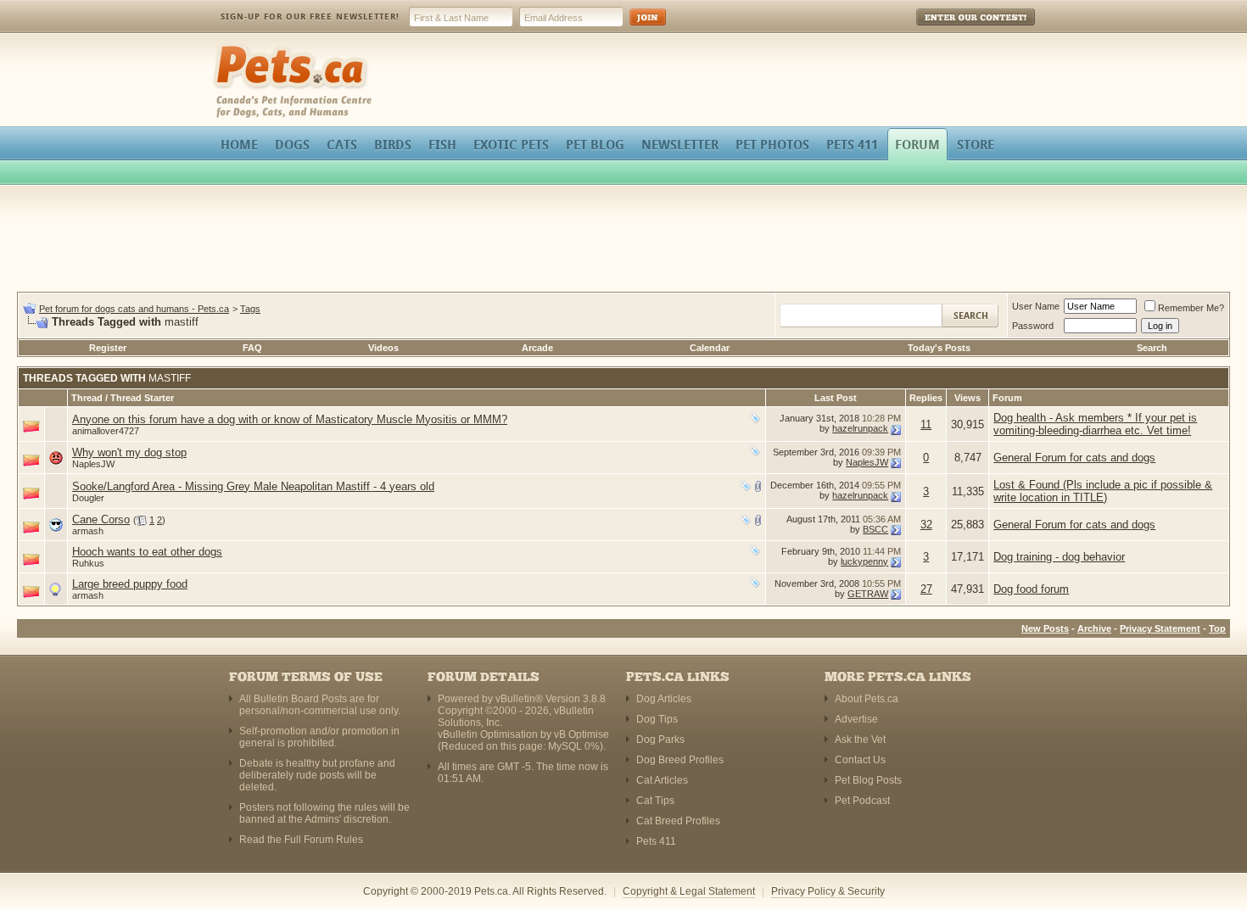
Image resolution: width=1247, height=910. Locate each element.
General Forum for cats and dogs (1074, 457)
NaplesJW (93, 464)
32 (926, 524)
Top (1217, 628)
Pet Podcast (862, 801)
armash (87, 531)
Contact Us (860, 760)
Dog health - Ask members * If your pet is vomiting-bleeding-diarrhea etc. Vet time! (1095, 424)
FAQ (252, 348)
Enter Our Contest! (953, 29)
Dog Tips (657, 719)
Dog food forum (1031, 589)
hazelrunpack (860, 428)
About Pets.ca (866, 699)
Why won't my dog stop (129, 452)
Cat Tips (655, 801)
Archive (1094, 628)
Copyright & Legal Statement (689, 891)
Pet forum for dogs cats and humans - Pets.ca (134, 309)
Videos (383, 348)
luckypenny (864, 561)
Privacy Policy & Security (828, 891)
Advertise (856, 719)
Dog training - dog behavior (1059, 556)
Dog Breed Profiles (680, 760)
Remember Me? (1191, 308)
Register (107, 348)
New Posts (1045, 628)
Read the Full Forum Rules (301, 840)
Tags (250, 309)
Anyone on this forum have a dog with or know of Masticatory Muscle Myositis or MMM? (289, 419)
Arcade (537, 348)
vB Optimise (581, 734)
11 (925, 424)
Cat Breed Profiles (678, 821)
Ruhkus (88, 563)
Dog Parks (660, 739)
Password (1033, 326)
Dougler (88, 498)
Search (1152, 348)
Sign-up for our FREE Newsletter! (310, 16)
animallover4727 (105, 431)
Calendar (710, 348)
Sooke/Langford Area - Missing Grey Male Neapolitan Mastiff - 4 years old (253, 486)
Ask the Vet (860, 739)
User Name (1036, 306)
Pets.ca (231, 47)
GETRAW (867, 594)
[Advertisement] (623, 241)
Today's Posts (939, 348)
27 (926, 589)
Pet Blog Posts (868, 780)
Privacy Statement (1160, 628)
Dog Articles (663, 699)
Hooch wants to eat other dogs (147, 551)
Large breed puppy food (129, 584)
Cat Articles (662, 780)
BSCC (875, 529)
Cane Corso (101, 519)
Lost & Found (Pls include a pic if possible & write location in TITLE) (1102, 491)
